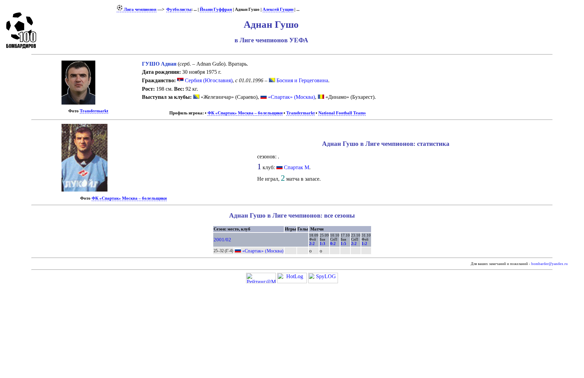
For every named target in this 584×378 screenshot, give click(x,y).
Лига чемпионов (139, 9)
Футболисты (178, 9)
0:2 (333, 243)
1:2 (364, 243)
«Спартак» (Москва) (291, 97)
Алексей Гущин (278, 9)
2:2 (312, 243)
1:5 (343, 243)
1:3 (322, 243)
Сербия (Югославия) (208, 80)
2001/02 (222, 239)
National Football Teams (342, 113)
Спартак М (296, 167)
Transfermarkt (94, 111)
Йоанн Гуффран (216, 9)
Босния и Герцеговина (301, 80)
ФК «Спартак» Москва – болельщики (245, 113)
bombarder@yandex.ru (549, 264)
